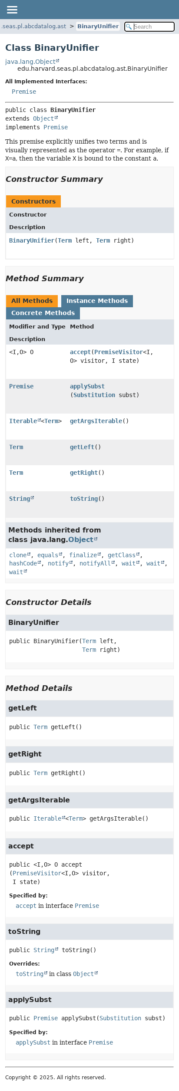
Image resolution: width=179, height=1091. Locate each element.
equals (47, 555)
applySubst (87, 386)
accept (80, 351)
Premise (24, 91)
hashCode (23, 563)
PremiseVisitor (118, 351)
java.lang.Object (30, 61)
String (19, 498)
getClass (122, 555)
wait (129, 563)
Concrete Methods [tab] (43, 312)
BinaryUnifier (98, 26)
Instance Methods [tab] (97, 300)
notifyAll (95, 563)
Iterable (23, 420)
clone (18, 555)
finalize (83, 555)
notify (58, 563)
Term (65, 240)
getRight (84, 472)
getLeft (82, 447)
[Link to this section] (109, 179)
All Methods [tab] (32, 300)
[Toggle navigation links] (11, 9)
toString (84, 498)
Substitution (94, 394)
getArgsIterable (96, 420)
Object (43, 118)
